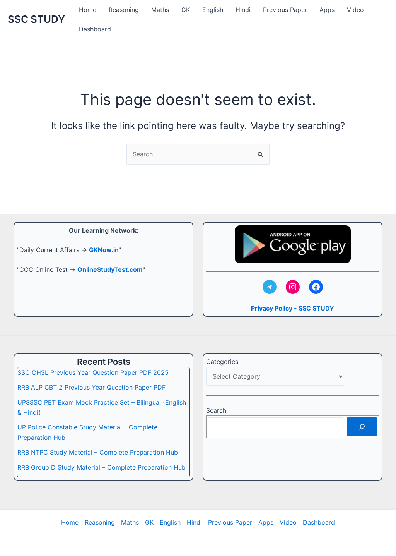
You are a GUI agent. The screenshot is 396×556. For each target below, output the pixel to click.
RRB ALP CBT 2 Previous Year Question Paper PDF (91, 387)
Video (355, 10)
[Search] (362, 426)
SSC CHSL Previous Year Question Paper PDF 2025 (93, 372)
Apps (327, 10)
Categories (222, 362)
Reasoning (124, 10)
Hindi (243, 10)
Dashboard (95, 29)
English (212, 10)
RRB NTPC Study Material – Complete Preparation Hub (97, 452)
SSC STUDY (36, 19)
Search (216, 410)
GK (185, 10)
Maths (160, 10)
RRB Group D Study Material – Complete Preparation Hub (101, 467)
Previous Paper (285, 10)
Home (87, 10)
